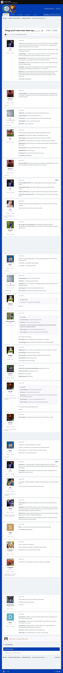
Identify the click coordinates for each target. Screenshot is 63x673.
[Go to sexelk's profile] (10, 527)
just (7, 34)
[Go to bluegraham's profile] (10, 544)
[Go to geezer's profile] (10, 258)
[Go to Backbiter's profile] (10, 224)
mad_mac (10, 391)
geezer (10, 264)
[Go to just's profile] (5, 34)
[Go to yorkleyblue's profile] (10, 562)
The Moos (10, 374)
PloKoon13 (10, 99)
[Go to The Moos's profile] (10, 368)
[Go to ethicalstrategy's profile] (10, 599)
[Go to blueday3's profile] (10, 298)
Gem (10, 138)
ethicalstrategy (10, 605)
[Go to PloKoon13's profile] (10, 93)
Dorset (10, 622)
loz (10, 118)
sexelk (10, 532)
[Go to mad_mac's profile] (10, 386)
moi (10, 209)
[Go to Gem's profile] (10, 132)
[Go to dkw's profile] (10, 482)
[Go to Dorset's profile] (10, 617)
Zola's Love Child (10, 321)
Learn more (2, 2)
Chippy (10, 508)
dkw (10, 487)
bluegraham (10, 550)
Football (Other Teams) (21, 34)
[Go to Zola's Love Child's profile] (10, 316)
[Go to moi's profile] (10, 203)
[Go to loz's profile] (10, 113)
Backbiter (10, 230)
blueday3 (10, 304)
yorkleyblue (10, 567)
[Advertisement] (31, 23)
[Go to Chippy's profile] (10, 503)
